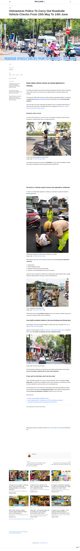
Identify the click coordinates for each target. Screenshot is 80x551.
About (10, 518)
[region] (49, 72)
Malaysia (18, 531)
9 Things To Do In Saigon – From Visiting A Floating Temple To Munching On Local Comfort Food (60, 512)
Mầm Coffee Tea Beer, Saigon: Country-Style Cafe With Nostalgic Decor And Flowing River (18, 512)
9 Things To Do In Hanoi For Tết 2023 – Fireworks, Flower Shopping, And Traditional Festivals (39, 486)
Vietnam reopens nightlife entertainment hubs (38, 398)
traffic (17, 74)
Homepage (11, 5)
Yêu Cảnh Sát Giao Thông (39, 310)
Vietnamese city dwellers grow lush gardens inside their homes (42, 402)
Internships (19, 518)
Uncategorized (12, 507)
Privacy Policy (30, 518)
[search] (70, 1)
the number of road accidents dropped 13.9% (54, 330)
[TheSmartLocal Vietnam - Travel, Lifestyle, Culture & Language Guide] (40, 2)
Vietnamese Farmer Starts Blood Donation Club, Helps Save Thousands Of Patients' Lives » (61, 464)
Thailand (21, 531)
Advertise (10, 531)
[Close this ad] (79, 547)
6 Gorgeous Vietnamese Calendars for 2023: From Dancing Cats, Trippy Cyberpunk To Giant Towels (61, 486)
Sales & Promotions (56, 482)
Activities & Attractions (57, 507)
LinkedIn (59, 427)
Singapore (14, 531)
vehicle (21, 74)
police (14, 74)
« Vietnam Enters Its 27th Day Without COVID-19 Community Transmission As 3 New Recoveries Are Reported (36, 464)
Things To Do (11, 482)
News (15, 5)
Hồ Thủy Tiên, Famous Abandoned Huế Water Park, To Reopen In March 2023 (15, 92)
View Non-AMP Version (44, 542)
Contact (15, 518)
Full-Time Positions (24, 518)
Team (12, 518)
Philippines (26, 531)
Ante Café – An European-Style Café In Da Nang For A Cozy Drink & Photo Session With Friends (39, 512)
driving (10, 74)
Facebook (52, 427)
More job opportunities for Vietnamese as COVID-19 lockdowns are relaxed (45, 400)
